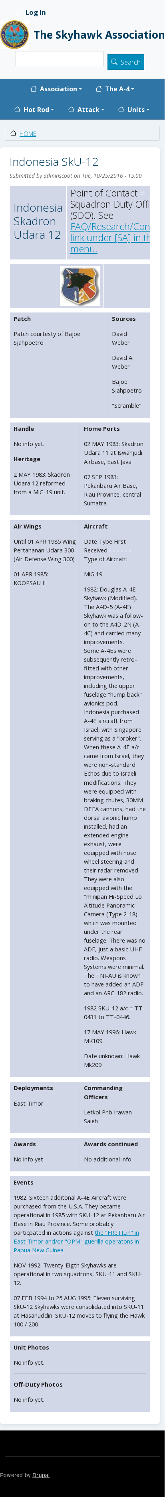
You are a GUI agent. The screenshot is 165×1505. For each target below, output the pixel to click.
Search (131, 62)
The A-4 (117, 89)
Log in (36, 12)
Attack (88, 109)
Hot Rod (36, 109)
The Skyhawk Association (94, 35)
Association (58, 89)
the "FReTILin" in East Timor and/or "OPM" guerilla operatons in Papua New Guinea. (76, 1241)
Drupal (41, 1475)
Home (28, 134)
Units (136, 109)
